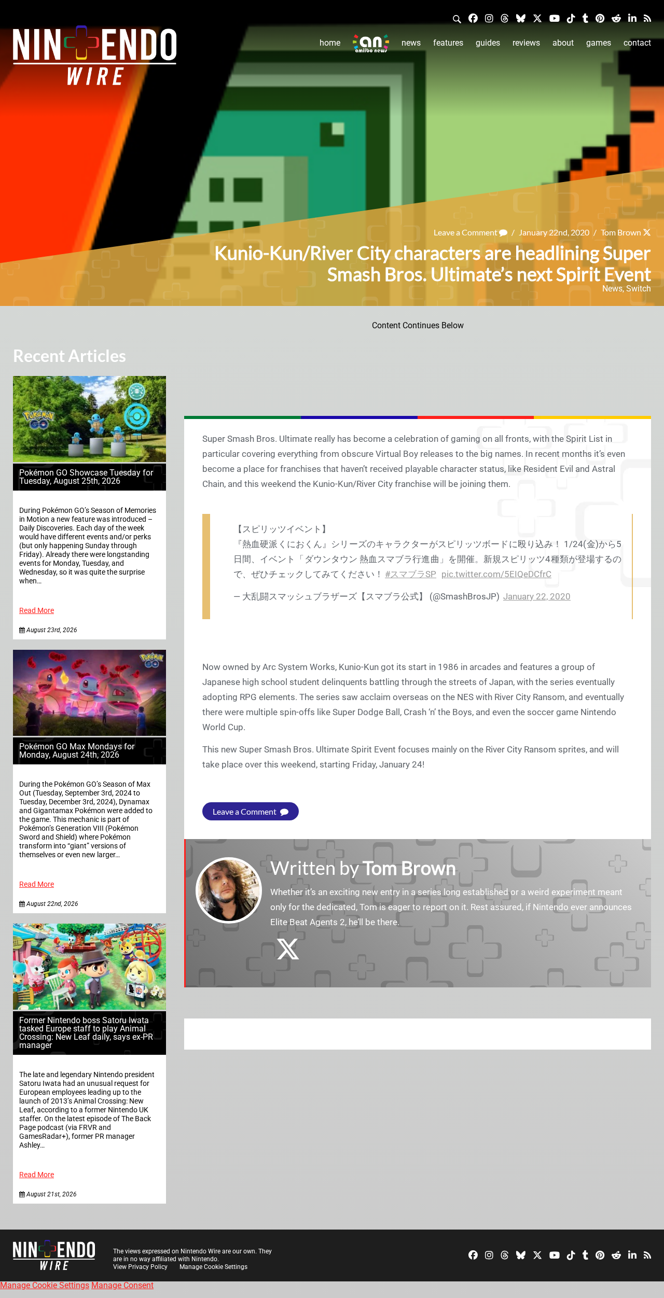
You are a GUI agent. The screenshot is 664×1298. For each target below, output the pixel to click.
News (411, 43)
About (563, 43)
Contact (637, 43)
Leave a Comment (466, 232)
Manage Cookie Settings (213, 1267)
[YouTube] (554, 18)
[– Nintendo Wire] (94, 58)
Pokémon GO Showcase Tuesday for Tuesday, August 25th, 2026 (86, 477)
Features (448, 43)
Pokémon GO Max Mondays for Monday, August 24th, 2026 (76, 751)
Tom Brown (621, 232)
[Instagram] (489, 18)
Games (598, 43)
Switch (638, 289)
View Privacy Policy (140, 1267)
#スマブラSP (410, 574)
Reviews (526, 43)
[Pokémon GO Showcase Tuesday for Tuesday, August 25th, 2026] (89, 459)
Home (330, 43)
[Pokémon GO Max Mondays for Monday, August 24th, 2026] (89, 733)
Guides (488, 43)
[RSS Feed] (647, 18)
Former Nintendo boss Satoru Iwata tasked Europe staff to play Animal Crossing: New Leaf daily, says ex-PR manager (86, 1032)
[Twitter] (537, 18)
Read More (36, 610)
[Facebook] (473, 18)
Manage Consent (122, 1285)
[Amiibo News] (371, 43)
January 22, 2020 (537, 596)
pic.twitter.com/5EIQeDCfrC (496, 574)
